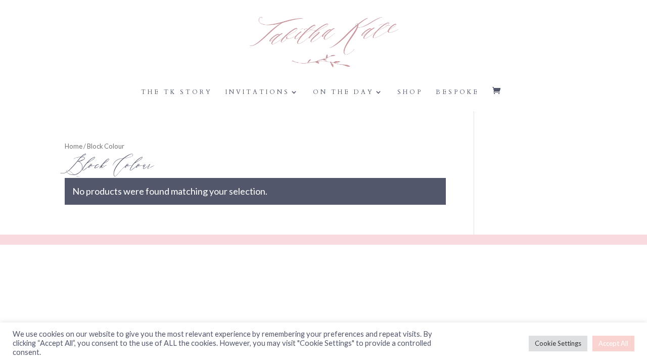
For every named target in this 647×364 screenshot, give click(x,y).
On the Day (343, 92)
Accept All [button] (613, 343)
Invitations (257, 92)
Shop (410, 92)
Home (73, 146)
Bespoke (457, 92)
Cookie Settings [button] (558, 343)
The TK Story (176, 92)
